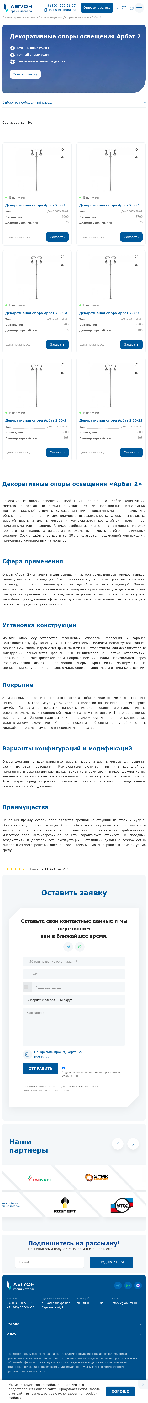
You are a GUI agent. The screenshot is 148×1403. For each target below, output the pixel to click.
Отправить (40, 1068)
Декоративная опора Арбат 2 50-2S (36, 313)
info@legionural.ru (62, 9)
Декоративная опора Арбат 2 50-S (109, 205)
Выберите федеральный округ (49, 1000)
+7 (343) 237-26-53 (20, 1307)
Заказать (57, 237)
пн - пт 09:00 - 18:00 (91, 1303)
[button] (118, 1144)
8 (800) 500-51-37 (61, 5)
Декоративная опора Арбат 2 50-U (36, 205)
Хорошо (121, 1391)
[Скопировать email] (46, 9)
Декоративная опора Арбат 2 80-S (35, 420)
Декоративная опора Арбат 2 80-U (110, 313)
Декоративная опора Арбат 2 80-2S (110, 420)
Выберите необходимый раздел (27, 102)
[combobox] (27, 987)
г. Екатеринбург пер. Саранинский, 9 (56, 1305)
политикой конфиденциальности (46, 1090)
